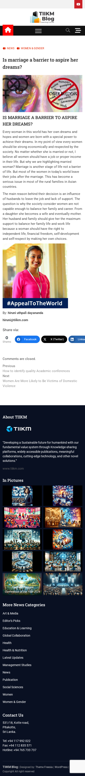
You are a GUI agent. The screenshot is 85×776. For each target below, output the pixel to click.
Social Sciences (13, 687)
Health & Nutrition (15, 650)
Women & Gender (32, 48)
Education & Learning (17, 628)
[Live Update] (78, 4)
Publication (10, 679)
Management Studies (17, 665)
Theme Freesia (44, 767)
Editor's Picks (11, 620)
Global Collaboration (16, 635)
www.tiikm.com (13, 468)
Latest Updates (13, 657)
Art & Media (10, 613)
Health (7, 643)
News (11, 48)
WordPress (61, 767)
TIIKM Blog (10, 767)
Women (8, 694)
